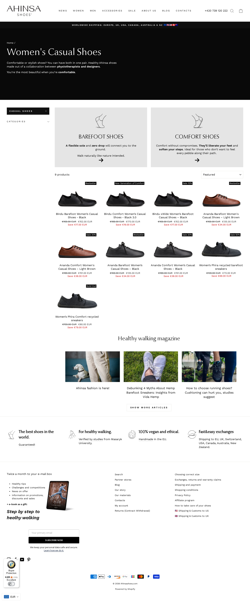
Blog (117, 484)
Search (119, 474)
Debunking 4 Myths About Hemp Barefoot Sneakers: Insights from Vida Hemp (150, 392)
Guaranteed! (27, 444)
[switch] (11, 584)
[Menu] (17, 561)
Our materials (123, 495)
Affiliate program (184, 500)
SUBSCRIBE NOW (54, 540)
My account (121, 505)
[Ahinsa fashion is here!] (92, 366)
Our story (120, 490)
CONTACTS (183, 10)
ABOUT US (149, 10)
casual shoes (21, 111)
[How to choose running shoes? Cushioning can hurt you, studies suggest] (209, 366)
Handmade (146, 439)
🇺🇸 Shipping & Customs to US (192, 510)
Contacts (120, 500)
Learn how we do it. (54, 550)
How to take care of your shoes (193, 505)
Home (10, 42)
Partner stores (123, 479)
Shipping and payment (188, 484)
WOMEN (78, 10)
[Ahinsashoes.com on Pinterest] (29, 560)
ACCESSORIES (112, 10)
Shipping (204, 439)
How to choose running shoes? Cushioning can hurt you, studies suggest (209, 392)
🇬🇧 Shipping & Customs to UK (192, 516)
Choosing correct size (187, 474)
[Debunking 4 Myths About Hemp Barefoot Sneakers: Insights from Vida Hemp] (151, 366)
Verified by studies (91, 439)
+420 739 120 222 (216, 10)
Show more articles (149, 407)
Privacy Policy (182, 495)
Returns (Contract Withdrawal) (132, 510)
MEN (93, 10)
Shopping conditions (186, 490)
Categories (16, 121)
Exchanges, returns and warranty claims (198, 479)
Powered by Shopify (125, 589)
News (63, 10)
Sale (132, 10)
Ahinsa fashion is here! (92, 388)
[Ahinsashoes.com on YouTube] (22, 560)
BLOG (166, 10)
